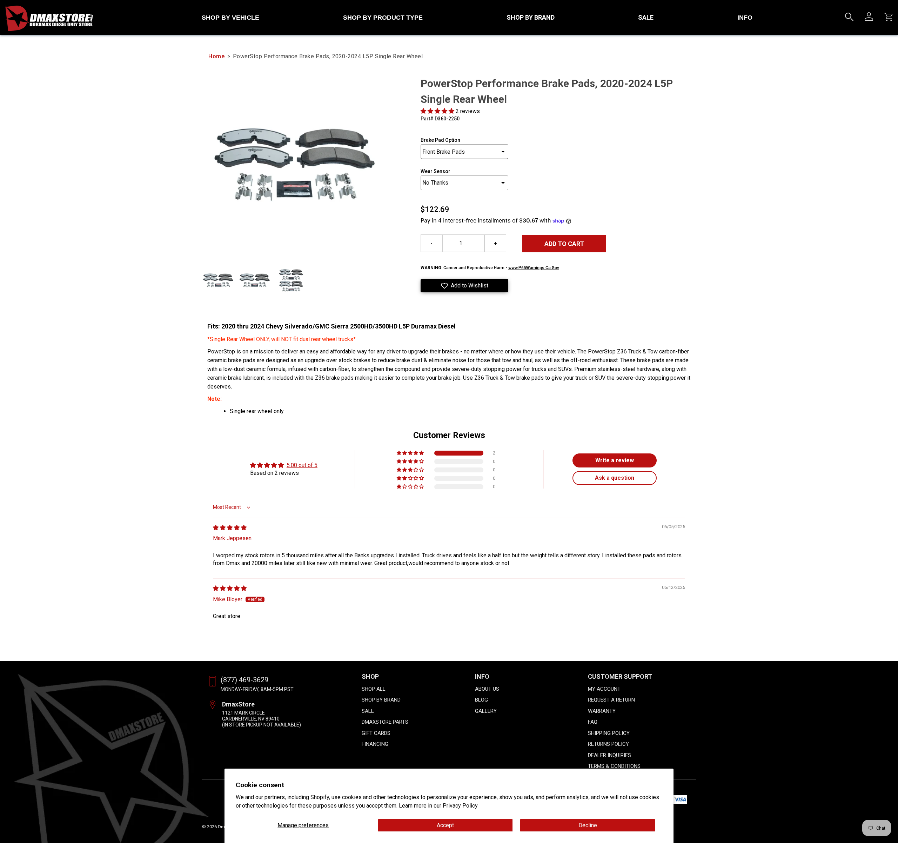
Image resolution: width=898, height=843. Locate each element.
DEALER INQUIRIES (609, 755)
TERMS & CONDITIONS (614, 766)
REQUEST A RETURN (611, 700)
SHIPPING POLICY (609, 733)
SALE (646, 17)
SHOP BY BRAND (531, 17)
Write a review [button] (614, 460)
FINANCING (375, 744)
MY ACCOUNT (604, 689)
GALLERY (486, 711)
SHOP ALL (374, 689)
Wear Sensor (435, 171)
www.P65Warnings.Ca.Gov (533, 267)
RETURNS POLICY (608, 744)
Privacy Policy (460, 805)
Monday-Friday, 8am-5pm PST (257, 689)
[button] (438, 111)
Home (216, 56)
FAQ (592, 722)
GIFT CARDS (376, 733)
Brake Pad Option (440, 140)
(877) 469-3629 (244, 680)
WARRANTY (602, 711)
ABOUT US (487, 689)
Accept (445, 825)
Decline (587, 825)
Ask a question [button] (614, 477)
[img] (230, 527)
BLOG (481, 700)
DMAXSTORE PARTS (385, 722)
